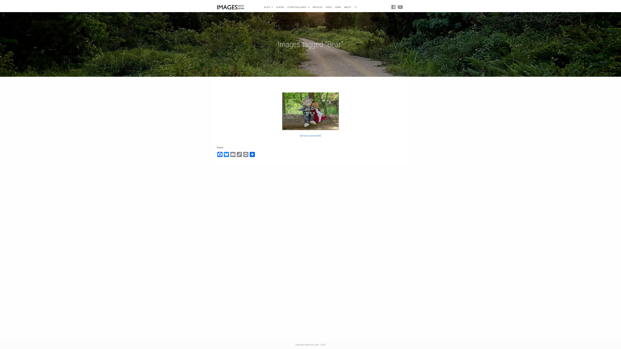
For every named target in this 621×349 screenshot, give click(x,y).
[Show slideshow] (310, 136)
